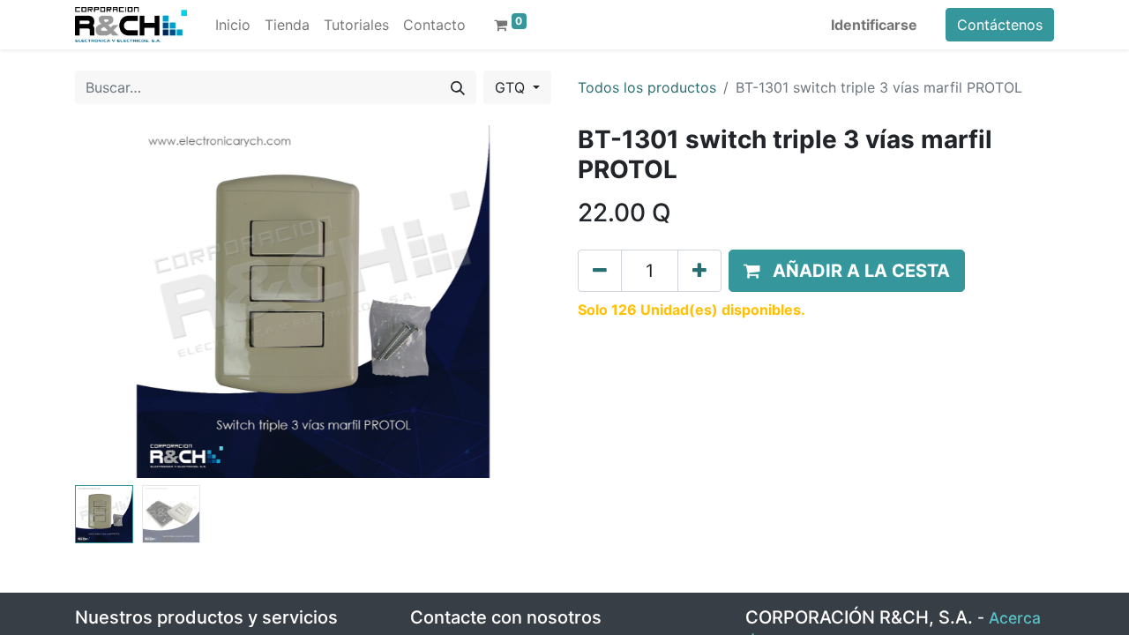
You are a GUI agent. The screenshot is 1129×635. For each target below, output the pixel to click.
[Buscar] (457, 87)
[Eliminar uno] (600, 271)
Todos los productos (647, 87)
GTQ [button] (512, 87)
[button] (110, 301)
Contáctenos (1000, 25)
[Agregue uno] (699, 271)
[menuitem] (233, 24)
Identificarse (874, 25)
